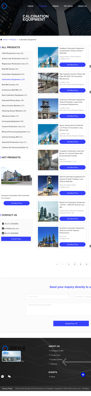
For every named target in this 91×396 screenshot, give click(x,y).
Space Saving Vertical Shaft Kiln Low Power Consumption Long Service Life (71, 127)
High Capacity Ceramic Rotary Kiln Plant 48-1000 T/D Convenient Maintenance (72, 76)
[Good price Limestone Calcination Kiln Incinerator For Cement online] (25, 176)
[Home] (12, 6)
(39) (13, 100)
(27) (14, 142)
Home (30, 6)
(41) (16, 132)
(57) (15, 58)
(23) (12, 137)
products (12, 40)
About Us (82, 6)
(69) (10, 69)
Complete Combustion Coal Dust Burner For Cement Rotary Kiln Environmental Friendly (71, 153)
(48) (12, 121)
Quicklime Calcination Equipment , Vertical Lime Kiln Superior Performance (72, 230)
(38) (10, 85)
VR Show (68, 6)
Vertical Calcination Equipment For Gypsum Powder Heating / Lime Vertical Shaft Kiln (72, 179)
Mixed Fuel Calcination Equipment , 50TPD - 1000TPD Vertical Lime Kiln (72, 204)
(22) (12, 90)
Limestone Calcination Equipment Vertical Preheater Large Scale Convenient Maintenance (72, 102)
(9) (15, 147)
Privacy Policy (7, 388)
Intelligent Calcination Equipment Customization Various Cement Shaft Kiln (71, 50)
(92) (13, 74)
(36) (12, 53)
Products (43, 6)
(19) (15, 64)
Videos (55, 6)
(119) (13, 79)
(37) (13, 106)
